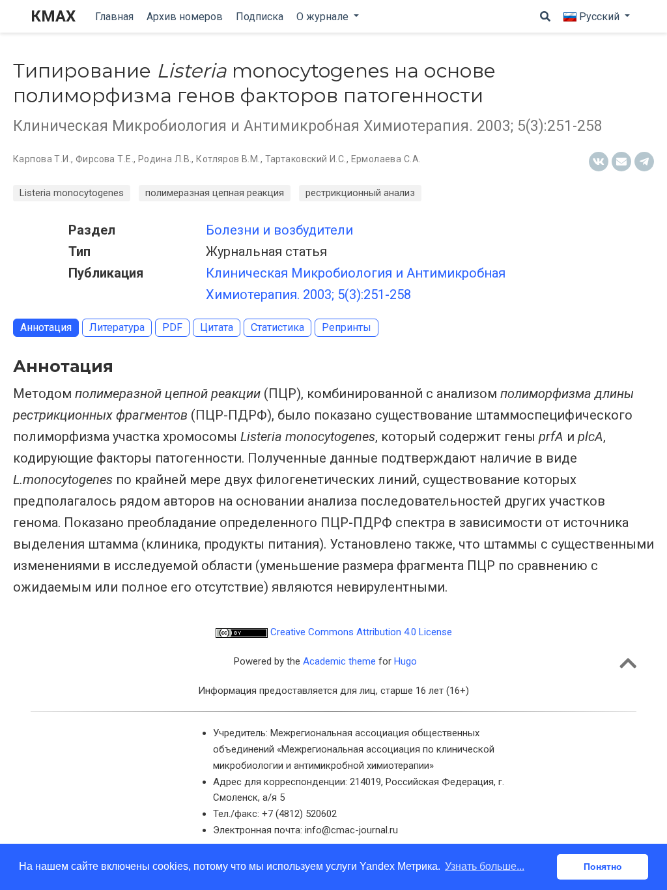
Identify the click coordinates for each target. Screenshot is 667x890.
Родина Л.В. (165, 159)
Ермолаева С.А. (386, 159)
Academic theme (339, 661)
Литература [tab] (117, 327)
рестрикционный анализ (360, 193)
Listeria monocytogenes (72, 193)
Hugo (405, 661)
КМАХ (53, 16)
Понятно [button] (603, 866)
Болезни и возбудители (279, 230)
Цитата (216, 327)
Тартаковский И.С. (306, 159)
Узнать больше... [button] (484, 866)
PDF (172, 327)
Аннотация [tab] (46, 327)
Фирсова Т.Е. (105, 159)
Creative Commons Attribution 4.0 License (360, 632)
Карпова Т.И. (42, 159)
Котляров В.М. (228, 159)
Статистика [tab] (277, 327)
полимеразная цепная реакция (214, 193)
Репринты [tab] (346, 327)
